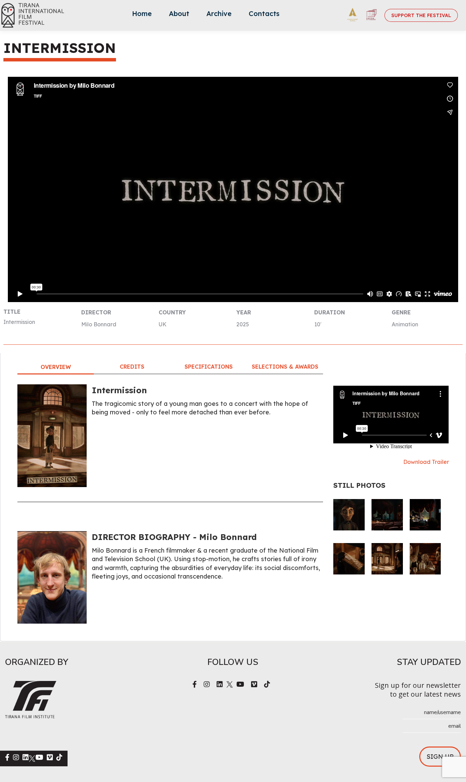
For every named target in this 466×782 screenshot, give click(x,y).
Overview (56, 367)
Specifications (209, 366)
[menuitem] (141, 15)
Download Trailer (426, 461)
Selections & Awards (285, 366)
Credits (132, 366)
